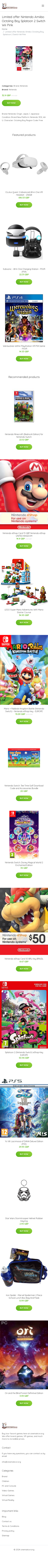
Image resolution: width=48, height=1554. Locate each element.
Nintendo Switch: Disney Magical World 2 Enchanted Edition (24, 863)
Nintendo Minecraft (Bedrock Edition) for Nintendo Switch (24, 435)
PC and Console (9, 1486)
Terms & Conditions (10, 1526)
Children (5, 1481)
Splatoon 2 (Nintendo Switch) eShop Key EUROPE (24, 1053)
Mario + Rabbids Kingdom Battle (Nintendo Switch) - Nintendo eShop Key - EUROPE (24, 710)
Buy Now (11, 103)
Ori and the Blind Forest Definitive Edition (24, 1393)
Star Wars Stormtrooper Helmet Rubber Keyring (24, 1219)
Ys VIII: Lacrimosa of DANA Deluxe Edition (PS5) (24, 1142)
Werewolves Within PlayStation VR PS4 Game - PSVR (24, 347)
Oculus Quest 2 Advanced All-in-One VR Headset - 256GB (24, 193)
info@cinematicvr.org (11, 1462)
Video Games (8, 1490)
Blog (4, 1516)
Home (4, 29)
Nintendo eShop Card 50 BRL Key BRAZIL (24, 958)
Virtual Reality (8, 1500)
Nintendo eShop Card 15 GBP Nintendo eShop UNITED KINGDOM (24, 534)
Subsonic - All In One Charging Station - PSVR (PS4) (24, 270)
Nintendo (24, 86)
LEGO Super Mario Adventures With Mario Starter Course (24, 611)
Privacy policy (8, 1531)
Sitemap (5, 1535)
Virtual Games (8, 1495)
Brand (16, 86)
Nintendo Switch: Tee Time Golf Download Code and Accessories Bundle (24, 787)
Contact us (7, 1521)
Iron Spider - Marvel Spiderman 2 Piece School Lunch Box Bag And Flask (24, 1296)
